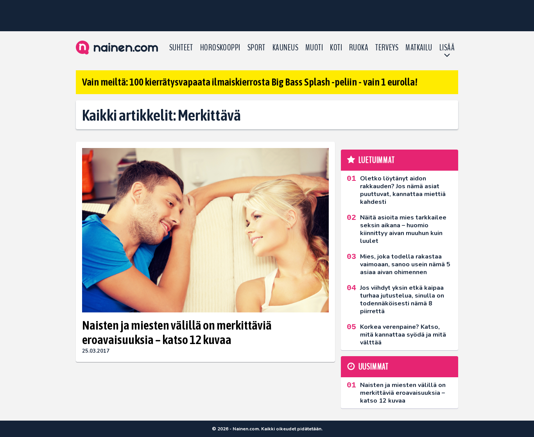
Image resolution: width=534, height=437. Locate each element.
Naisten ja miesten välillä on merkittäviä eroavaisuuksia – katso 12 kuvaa (177, 332)
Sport (256, 48)
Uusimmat (373, 367)
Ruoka (358, 48)
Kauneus (285, 48)
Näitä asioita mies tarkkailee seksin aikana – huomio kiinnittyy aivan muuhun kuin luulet (403, 229)
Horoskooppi (220, 48)
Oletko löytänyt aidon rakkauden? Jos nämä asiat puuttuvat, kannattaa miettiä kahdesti (403, 190)
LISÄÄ (447, 48)
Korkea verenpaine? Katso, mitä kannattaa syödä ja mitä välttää (403, 335)
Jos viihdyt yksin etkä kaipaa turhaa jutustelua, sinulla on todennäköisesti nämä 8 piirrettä (402, 300)
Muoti (314, 48)
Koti (336, 48)
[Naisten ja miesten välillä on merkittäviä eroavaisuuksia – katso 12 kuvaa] (205, 230)
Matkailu (418, 48)
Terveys (386, 48)
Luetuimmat (376, 160)
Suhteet (181, 48)
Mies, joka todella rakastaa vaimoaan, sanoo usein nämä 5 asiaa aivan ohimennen (405, 264)
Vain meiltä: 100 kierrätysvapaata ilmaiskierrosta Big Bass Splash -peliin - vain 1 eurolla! (250, 82)
